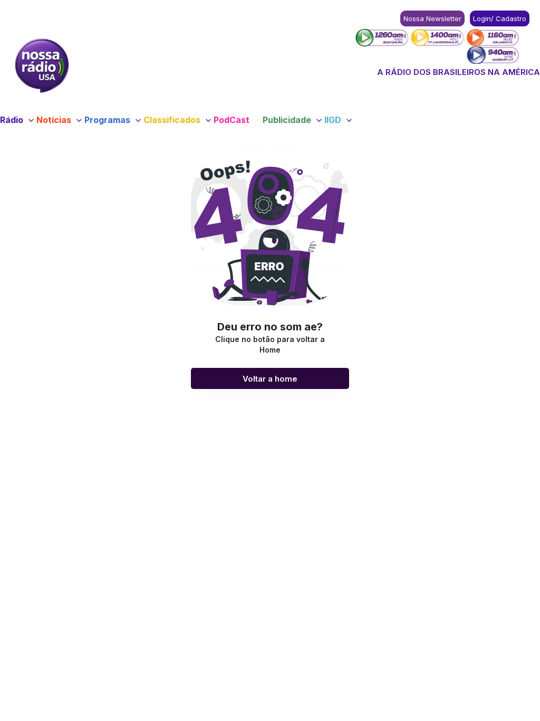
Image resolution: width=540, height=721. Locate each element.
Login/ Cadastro (499, 18)
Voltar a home (270, 379)
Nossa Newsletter (432, 18)
